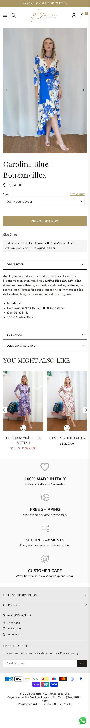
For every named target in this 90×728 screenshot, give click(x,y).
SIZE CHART (14, 334)
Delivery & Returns (21, 346)
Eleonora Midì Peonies (67, 438)
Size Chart (77, 194)
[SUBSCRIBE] (82, 663)
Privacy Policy (69, 653)
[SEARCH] (14, 15)
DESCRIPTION (15, 264)
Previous (6, 90)
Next (83, 90)
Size (44, 194)
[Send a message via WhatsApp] (83, 721)
